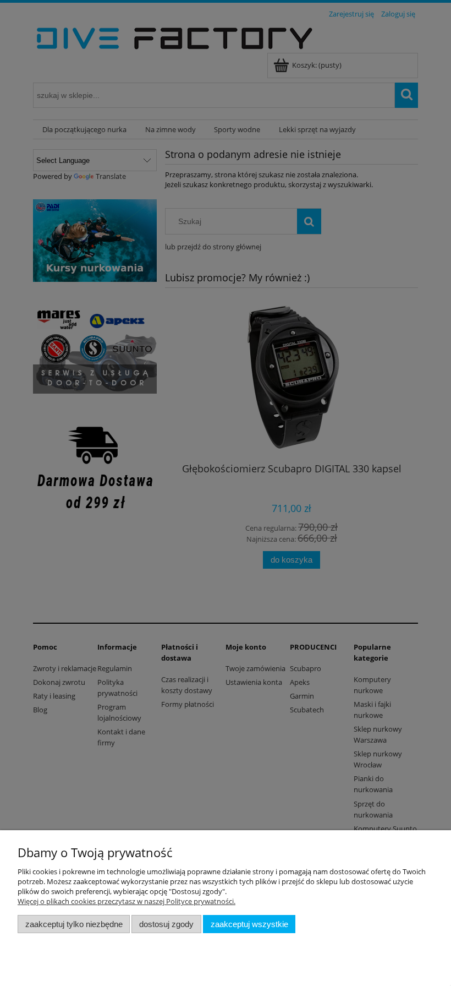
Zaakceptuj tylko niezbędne (74, 924)
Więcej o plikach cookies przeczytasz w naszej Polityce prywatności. (126, 901)
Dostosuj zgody (166, 924)
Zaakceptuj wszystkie (249, 924)
